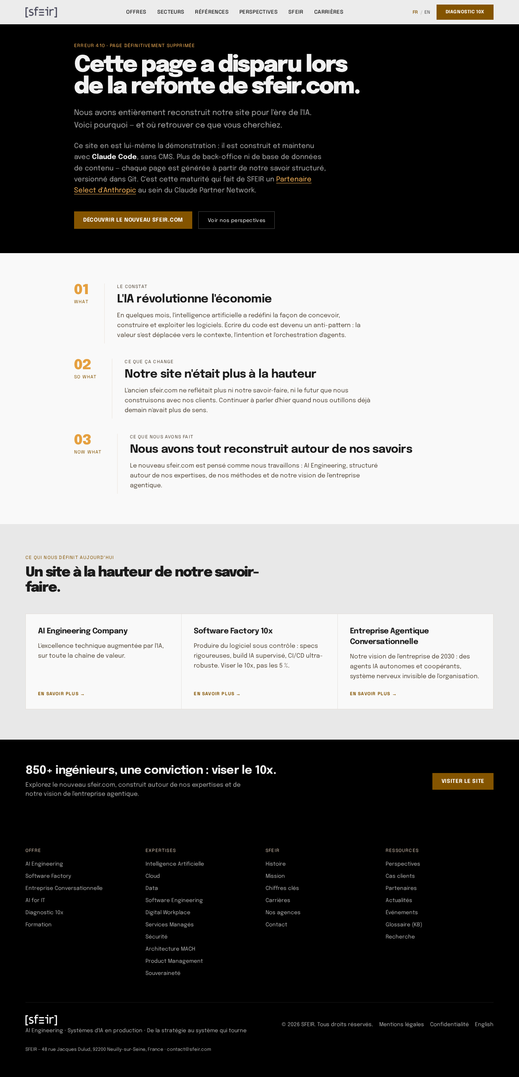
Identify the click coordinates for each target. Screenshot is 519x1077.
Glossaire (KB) (404, 924)
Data (152, 888)
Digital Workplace (168, 912)
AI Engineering (44, 864)
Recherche (400, 937)
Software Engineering (174, 900)
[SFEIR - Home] (41, 12)
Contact (276, 924)
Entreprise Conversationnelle (64, 888)
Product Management (174, 961)
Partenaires (401, 888)
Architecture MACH (170, 949)
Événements (402, 912)
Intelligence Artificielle (175, 864)
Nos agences (283, 912)
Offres (136, 11)
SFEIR (296, 11)
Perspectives (258, 11)
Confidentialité (449, 1024)
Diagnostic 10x (465, 12)
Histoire (276, 864)
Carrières (328, 11)
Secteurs (171, 11)
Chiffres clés (282, 888)
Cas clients (400, 876)
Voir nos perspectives (236, 220)
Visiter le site (463, 781)
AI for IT (35, 900)
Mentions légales (401, 1024)
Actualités (399, 900)
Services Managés (170, 924)
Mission (275, 876)
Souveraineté (163, 973)
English (484, 1024)
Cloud (153, 876)
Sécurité (157, 937)
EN (427, 12)
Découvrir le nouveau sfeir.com (133, 220)
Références (212, 11)
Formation (38, 924)
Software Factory (48, 876)
